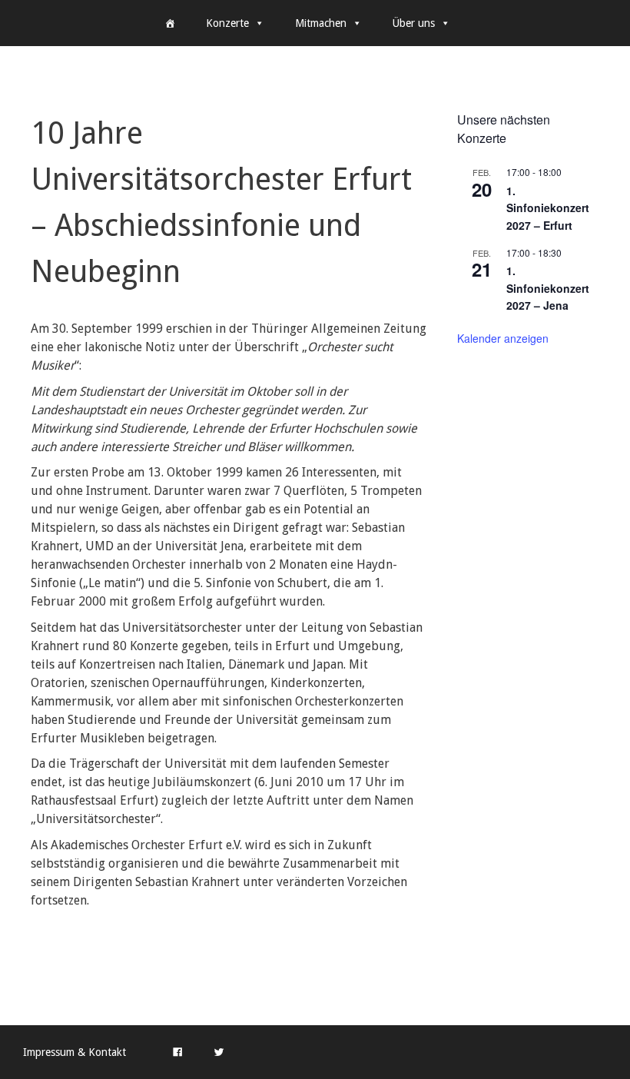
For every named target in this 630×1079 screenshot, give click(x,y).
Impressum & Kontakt (74, 1052)
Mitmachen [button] (320, 23)
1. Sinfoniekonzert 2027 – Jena (547, 288)
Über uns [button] (414, 23)
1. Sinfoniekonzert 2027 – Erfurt (547, 208)
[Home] (170, 23)
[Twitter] (219, 1052)
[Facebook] (177, 1052)
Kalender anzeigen (503, 338)
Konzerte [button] (227, 23)
